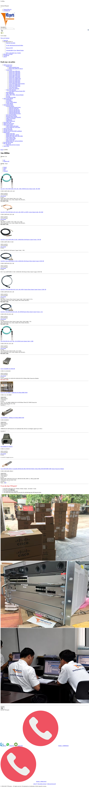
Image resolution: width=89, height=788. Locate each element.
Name (4, 168)
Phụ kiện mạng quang (8, 142)
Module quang (6, 132)
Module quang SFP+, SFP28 (12, 134)
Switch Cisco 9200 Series (14, 81)
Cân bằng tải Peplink (8, 129)
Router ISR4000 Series (14, 67)
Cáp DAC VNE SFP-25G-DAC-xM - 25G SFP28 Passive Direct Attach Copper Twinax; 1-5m (22, 311)
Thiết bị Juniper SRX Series (12, 126)
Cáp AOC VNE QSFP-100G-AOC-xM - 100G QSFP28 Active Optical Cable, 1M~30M (20, 188)
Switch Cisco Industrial (14, 88)
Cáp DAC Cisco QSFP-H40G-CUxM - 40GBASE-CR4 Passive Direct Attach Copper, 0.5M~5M (22, 261)
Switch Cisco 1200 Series (14, 72)
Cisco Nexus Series (13, 87)
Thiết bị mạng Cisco (7, 64)
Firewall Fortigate (10, 106)
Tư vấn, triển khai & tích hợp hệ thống (14, 45)
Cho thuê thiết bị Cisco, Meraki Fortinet (15, 50)
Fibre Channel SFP (10, 139)
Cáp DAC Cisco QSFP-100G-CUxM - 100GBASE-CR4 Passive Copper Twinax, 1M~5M (21, 239)
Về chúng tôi (6, 55)
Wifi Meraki (8, 99)
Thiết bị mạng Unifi (7, 128)
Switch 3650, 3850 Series (14, 77)
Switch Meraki (9, 101)
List (4, 160)
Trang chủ (5, 40)
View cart (3, 38)
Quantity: (3, 405)
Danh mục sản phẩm (10, 42)
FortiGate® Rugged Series (15, 107)
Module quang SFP (10, 133)
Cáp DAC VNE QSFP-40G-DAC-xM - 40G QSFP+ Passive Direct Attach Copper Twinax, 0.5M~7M (23, 289)
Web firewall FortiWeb (11, 114)
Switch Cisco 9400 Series (14, 84)
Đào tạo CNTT (9, 47)
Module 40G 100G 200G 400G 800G (14, 136)
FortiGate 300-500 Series (14, 111)
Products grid (6, 161)
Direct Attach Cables (10, 137)
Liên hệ (5, 56)
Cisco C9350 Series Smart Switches (17, 83)
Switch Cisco (9, 69)
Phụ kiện (8, 96)
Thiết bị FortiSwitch (10, 121)
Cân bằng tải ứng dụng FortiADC (13, 117)
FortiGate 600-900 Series (14, 112)
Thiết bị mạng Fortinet (8, 104)
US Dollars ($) (6, 10)
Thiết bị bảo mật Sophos (8, 123)
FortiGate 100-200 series (14, 109)
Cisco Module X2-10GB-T (7, 446)
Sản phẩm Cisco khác (11, 97)
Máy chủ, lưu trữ (7, 143)
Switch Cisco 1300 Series (14, 73)
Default (5, 167)
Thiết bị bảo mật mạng (11, 89)
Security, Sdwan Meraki (11, 102)
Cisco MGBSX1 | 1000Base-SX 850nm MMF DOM (12, 417)
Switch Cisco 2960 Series (14, 74)
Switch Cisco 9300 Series (14, 82)
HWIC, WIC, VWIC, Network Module (15, 94)
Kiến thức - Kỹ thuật (7, 54)
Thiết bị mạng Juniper (8, 124)
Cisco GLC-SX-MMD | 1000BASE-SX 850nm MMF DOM (14, 392)
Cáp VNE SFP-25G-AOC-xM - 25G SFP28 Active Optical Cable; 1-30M (17, 341)
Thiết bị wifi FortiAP (10, 118)
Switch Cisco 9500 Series (14, 86)
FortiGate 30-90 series (14, 108)
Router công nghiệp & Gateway (16, 68)
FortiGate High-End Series (15, 113)
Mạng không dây (10, 92)
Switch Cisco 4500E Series (15, 78)
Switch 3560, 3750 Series (14, 76)
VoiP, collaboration (10, 93)
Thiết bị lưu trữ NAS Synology (13, 144)
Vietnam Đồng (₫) (7, 9)
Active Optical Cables (11, 138)
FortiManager (9, 119)
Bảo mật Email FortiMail (11, 116)
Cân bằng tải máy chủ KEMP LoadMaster (12, 131)
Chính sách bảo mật (51, 783)
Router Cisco (9, 66)
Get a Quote (3, 196)
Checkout (7, 38)
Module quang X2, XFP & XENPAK (14, 141)
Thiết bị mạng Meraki (8, 98)
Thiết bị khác (6, 146)
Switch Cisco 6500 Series (14, 79)
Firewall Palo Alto (7, 122)
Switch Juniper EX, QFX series (13, 127)
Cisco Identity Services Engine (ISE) (17, 91)
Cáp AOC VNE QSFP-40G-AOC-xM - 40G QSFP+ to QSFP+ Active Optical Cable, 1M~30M (22, 212)
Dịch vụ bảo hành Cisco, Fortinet (13, 52)
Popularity (5, 171)
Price (4, 169)
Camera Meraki (9, 103)
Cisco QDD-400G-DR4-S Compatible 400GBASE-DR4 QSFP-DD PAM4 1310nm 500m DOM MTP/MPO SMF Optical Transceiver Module (32, 468)
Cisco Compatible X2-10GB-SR (8, 368)
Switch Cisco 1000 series (14, 71)
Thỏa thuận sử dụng (41, 783)
